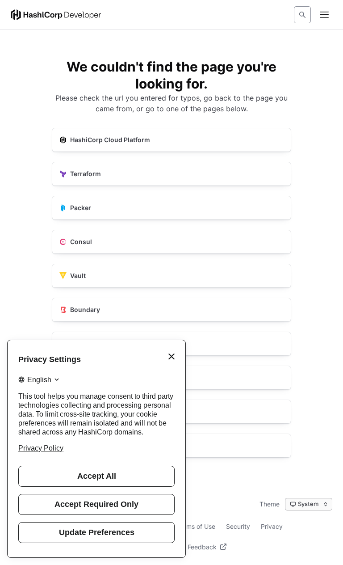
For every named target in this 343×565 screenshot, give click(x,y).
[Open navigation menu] (324, 14)
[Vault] (171, 275)
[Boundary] (171, 309)
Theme (269, 504)
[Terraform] (171, 174)
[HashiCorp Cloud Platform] (171, 140)
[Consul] (171, 241)
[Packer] (171, 207)
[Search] (302, 14)
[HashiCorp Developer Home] (56, 15)
